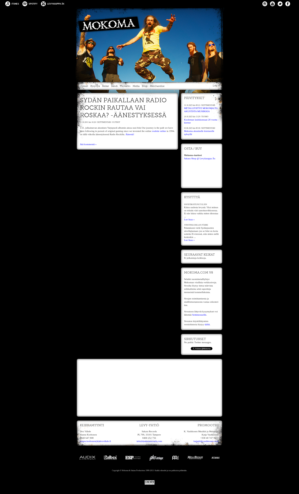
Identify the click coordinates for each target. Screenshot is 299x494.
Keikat (105, 86)
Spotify (33, 4)
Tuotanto (125, 86)
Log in (216, 86)
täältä (207, 324)
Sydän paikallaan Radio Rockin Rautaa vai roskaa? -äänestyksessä (123, 108)
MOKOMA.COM (149, 44)
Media (136, 86)
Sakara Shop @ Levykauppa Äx (199, 158)
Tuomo (204, 117)
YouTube (272, 4)
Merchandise (157, 86)
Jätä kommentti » (88, 144)
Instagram (264, 4)
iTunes (15, 4)
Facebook (287, 4)
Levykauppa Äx (55, 4)
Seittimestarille (199, 315)
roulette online (159, 131)
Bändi (114, 86)
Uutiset (84, 86)
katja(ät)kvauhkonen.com (206, 441)
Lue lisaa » (189, 219)
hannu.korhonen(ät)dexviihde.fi (95, 441)
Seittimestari (104, 122)
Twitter (280, 4)
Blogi (145, 86)
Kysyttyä (95, 86)
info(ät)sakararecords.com (149, 441)
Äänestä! (130, 134)
